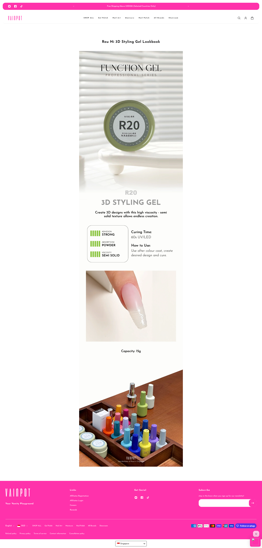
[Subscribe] (253, 503)
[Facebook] (15, 6)
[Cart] (252, 18)
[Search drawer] (239, 18)
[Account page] (245, 18)
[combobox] (131, 543)
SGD (23, 526)
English (8, 526)
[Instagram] (9, 6)
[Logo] (15, 18)
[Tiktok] (21, 6)
